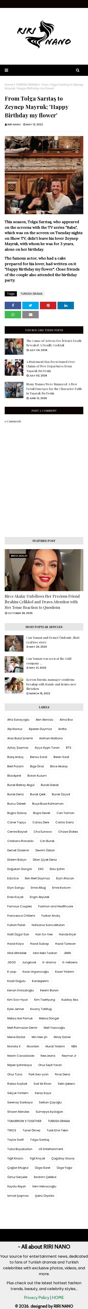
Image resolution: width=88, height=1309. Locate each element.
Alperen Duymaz (40, 729)
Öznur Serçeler (17, 1177)
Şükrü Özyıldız (44, 1196)
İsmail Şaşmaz (18, 1196)
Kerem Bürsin (49, 990)
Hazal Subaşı (39, 944)
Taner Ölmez (31, 1130)
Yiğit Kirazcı (15, 1158)
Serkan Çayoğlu (50, 1102)
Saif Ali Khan (42, 1084)
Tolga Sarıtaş (39, 1140)
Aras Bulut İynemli (20, 738)
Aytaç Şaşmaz (17, 748)
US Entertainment (51, 1149)
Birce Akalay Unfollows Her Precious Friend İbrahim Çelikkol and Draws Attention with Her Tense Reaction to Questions (42, 602)
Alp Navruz (14, 729)
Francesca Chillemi (21, 916)
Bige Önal (37, 766)
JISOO (11, 962)
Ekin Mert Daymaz (37, 878)
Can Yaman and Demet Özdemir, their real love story (53, 639)
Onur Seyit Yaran (50, 1065)
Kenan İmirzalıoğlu (20, 990)
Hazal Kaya (15, 944)
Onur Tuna (14, 1074)
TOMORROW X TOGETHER (24, 1121)
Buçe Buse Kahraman (48, 804)
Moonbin (33, 1046)
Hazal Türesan (65, 944)
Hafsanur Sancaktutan (48, 925)
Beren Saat (61, 757)
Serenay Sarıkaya (20, 1102)
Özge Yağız (64, 1168)
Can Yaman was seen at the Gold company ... (48, 660)
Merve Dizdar (16, 1037)
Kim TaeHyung (44, 1000)
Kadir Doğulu (16, 981)
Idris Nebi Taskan (45, 953)
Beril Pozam (15, 766)
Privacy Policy (36, 1297)
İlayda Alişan (16, 1186)
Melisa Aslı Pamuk (20, 1018)
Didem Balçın (17, 860)
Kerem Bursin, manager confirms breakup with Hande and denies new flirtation (51, 684)
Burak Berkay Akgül (20, 785)
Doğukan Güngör (19, 869)
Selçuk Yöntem (17, 1093)
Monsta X (13, 1046)
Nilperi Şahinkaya (19, 1065)
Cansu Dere (40, 822)
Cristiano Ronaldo (20, 841)
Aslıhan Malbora (51, 738)
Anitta (62, 729)
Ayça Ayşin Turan (47, 748)
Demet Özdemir (18, 850)
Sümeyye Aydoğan (49, 1112)
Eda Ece (13, 878)
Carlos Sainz (64, 822)
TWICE (11, 1130)
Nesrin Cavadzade (20, 1056)
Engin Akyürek (39, 897)
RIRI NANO (14, 124)
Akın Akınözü (44, 720)
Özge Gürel (42, 1168)
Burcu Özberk (16, 804)
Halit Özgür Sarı (18, 934)
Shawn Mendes (18, 1112)
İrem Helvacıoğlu (44, 1186)
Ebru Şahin (57, 869)
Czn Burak (47, 841)
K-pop (11, 972)
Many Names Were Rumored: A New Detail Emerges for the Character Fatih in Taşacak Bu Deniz (54, 388)
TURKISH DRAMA (27, 85)
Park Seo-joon (39, 1074)
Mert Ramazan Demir (22, 1028)
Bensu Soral (38, 757)
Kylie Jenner (15, 1009)
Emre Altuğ (38, 888)
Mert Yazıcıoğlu (54, 1028)
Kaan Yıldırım (64, 972)
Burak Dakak (50, 785)
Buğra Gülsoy (17, 813)
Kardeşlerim (40, 981)
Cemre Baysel (17, 832)
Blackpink (14, 776)
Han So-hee (44, 934)
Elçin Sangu (15, 888)
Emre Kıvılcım (61, 888)
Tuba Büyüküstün (19, 1149)
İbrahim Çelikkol (45, 1177)
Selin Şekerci (66, 1084)
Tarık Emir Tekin (57, 1130)
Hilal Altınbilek (17, 953)
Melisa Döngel (49, 1018)
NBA (74, 1046)
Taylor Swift (15, 1140)
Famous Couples (19, 906)
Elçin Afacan (65, 878)
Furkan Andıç (51, 916)
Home (9, 85)
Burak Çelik (38, 794)
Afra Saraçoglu (18, 720)
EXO (40, 869)
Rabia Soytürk (17, 1084)
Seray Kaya (43, 1093)
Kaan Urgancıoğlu (36, 972)
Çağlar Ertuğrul (17, 1168)
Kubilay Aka (69, 1000)
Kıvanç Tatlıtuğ (41, 1009)
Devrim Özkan (45, 850)
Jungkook (29, 962)
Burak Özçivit (61, 794)
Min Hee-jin (39, 1037)
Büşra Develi (41, 813)
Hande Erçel (67, 934)
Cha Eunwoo (43, 832)
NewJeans (48, 1056)
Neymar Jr (69, 1056)
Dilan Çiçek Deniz (45, 860)
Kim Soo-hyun (17, 1000)
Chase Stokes (68, 832)
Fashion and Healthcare (55, 906)
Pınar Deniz (62, 1074)
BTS (68, 748)
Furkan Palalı (16, 925)
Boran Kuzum (37, 776)
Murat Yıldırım (55, 1046)
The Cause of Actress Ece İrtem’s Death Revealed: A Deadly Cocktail (53, 343)
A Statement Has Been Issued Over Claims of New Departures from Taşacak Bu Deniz (50, 366)
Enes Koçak (15, 897)
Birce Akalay (59, 766)
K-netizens (69, 962)
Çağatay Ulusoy (63, 1158)
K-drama (49, 962)
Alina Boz (66, 720)
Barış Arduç (15, 757)
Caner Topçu (16, 822)
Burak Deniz (15, 794)
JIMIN (67, 953)
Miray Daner (62, 1037)
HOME (58, 1297)
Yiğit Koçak (37, 1158)
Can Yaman (65, 813)
